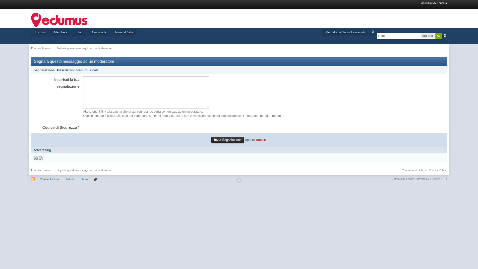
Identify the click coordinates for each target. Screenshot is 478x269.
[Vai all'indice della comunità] (59, 20)
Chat (79, 32)
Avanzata (445, 36)
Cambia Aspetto (49, 179)
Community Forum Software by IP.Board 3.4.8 (419, 178)
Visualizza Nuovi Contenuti (345, 32)
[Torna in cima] (239, 180)
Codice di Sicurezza (60, 127)
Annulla (261, 139)
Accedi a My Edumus (434, 2)
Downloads (98, 32)
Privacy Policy (437, 170)
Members (60, 32)
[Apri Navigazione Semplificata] (372, 32)
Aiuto (85, 179)
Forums (40, 32)
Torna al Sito (124, 32)
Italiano (70, 179)
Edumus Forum (40, 170)
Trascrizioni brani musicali (77, 70)
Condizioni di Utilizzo (414, 170)
